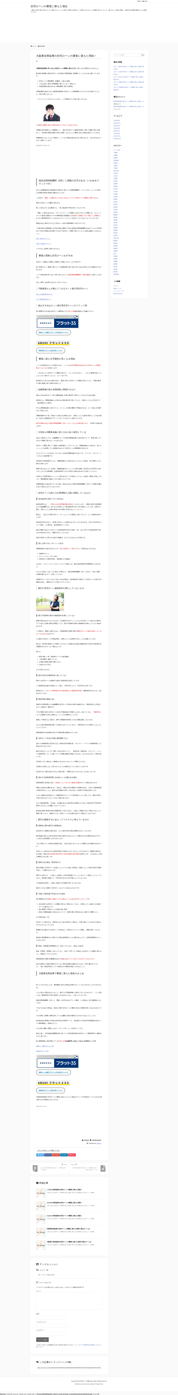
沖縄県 (115, 227)
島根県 (115, 207)
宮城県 (115, 183)
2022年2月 (117, 128)
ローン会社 (117, 150)
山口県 (115, 191)
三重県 (115, 152)
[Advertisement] (89, 29)
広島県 (115, 209)
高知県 (115, 269)
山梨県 (115, 196)
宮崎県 (115, 186)
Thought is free (99, 1384)
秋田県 (115, 246)
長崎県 (115, 256)
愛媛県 (115, 215)
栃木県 (115, 225)
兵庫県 (115, 163)
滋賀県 (115, 230)
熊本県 (115, 233)
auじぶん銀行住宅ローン (44, 294)
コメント (38, 1291)
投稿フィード (117, 288)
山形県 (115, 194)
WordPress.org (118, 293)
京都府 (115, 155)
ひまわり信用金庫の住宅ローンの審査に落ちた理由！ (64, 1216)
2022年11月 (117, 123)
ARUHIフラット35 (42, 1051)
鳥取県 (115, 272)
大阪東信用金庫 (96, 1140)
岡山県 (115, 202)
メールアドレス (41, 1322)
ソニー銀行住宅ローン (43, 299)
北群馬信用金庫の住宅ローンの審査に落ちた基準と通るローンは (68, 1229)
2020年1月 (117, 133)
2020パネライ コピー (74, 1387)
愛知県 (115, 217)
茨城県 (115, 251)
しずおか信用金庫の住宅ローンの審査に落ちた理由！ (64, 1189)
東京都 (115, 222)
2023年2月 (117, 120)
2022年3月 (117, 125)
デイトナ (106, 1387)
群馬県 (115, 248)
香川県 (115, 266)
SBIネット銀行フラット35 (45, 1046)
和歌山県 (116, 170)
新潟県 (115, 220)
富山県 (115, 189)
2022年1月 (117, 131)
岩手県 (115, 204)
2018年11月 (117, 136)
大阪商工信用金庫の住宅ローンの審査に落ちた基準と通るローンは (69, 1242)
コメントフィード (119, 291)
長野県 (115, 259)
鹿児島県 (116, 274)
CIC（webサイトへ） (43, 238)
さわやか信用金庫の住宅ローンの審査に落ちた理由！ (64, 1203)
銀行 (115, 253)
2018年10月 (117, 138)
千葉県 (115, 168)
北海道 (115, 165)
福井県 (115, 240)
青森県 (115, 261)
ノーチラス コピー (84, 1387)
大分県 (115, 176)
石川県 (115, 235)
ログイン (116, 286)
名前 (38, 1314)
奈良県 (115, 181)
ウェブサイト (40, 1330)
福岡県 (115, 243)
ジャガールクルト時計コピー (97, 1387)
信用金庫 (86, 1140)
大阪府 (115, 178)
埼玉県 (115, 173)
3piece (99, 1143)
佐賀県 (115, 158)
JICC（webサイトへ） (43, 243)
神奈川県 (116, 238)
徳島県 (115, 212)
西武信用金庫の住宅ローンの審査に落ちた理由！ (128, 101)
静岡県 (115, 264)
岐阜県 (115, 199)
